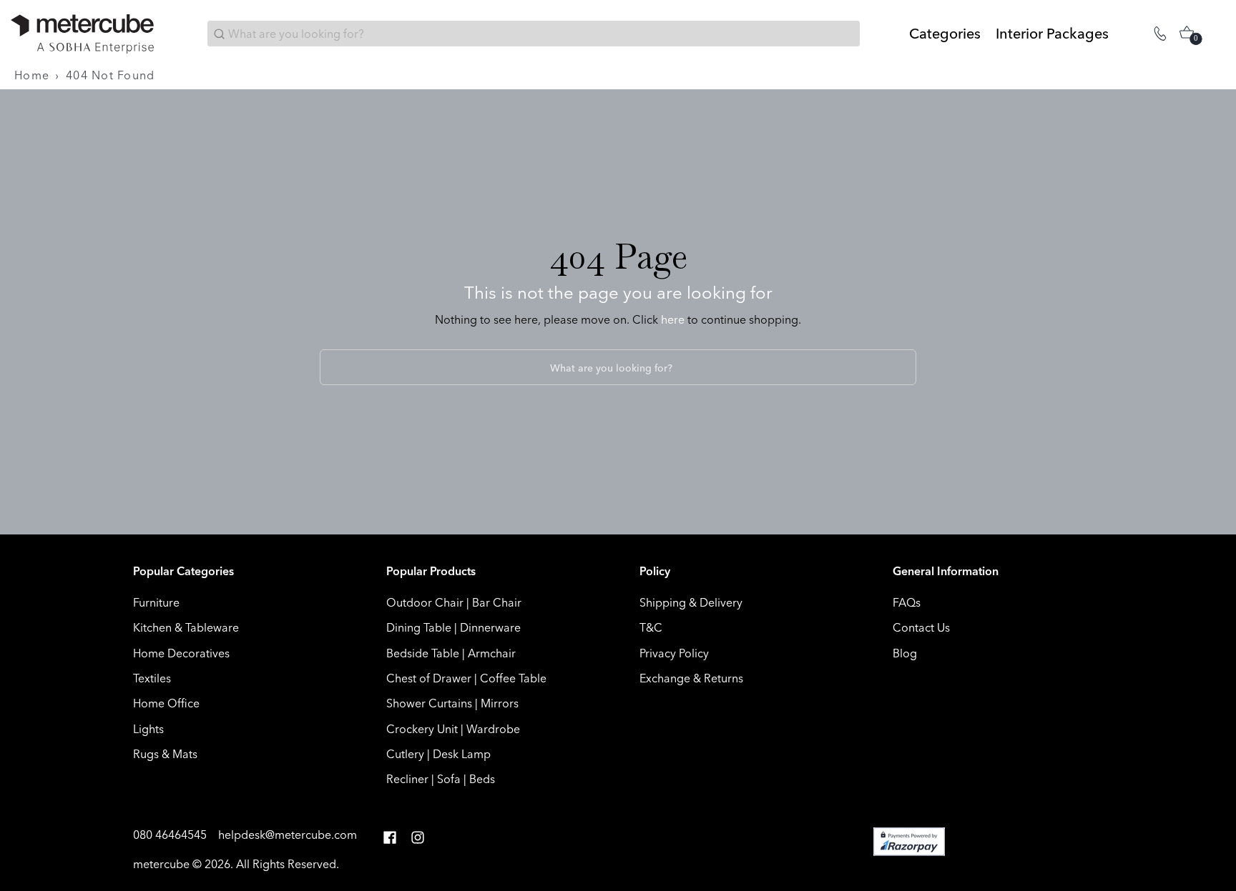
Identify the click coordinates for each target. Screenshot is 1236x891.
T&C (650, 627)
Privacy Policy (674, 653)
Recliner (407, 779)
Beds (482, 779)
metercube (161, 864)
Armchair (492, 653)
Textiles (152, 678)
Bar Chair (496, 602)
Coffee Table (513, 678)
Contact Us (921, 627)
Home (31, 75)
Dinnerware (490, 627)
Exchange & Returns (691, 678)
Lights (148, 729)
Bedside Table (422, 653)
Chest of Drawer (428, 678)
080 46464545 (171, 834)
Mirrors (500, 703)
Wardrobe (493, 729)
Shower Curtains (429, 703)
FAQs (907, 602)
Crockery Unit (422, 729)
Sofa (449, 779)
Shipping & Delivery (690, 602)
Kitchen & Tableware (186, 627)
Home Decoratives (181, 653)
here (673, 319)
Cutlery (405, 754)
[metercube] (82, 34)
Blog (905, 653)
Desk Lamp (462, 754)
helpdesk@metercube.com (287, 834)
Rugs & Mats (165, 754)
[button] (390, 838)
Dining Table (418, 627)
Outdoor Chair (425, 602)
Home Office (166, 703)
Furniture (156, 602)
